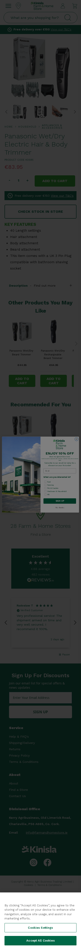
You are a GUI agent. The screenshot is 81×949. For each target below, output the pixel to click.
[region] (40, 920)
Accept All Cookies (40, 940)
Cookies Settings (40, 927)
